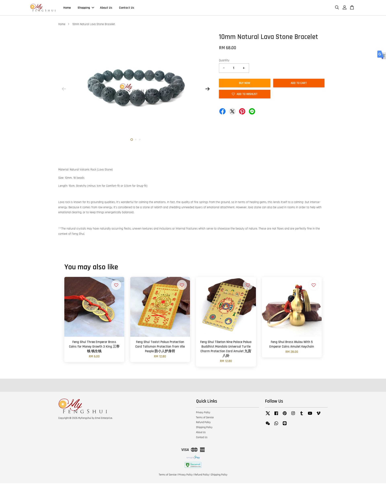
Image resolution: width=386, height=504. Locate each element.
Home (67, 8)
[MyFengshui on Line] (284, 425)
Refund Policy (203, 422)
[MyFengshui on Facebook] (276, 415)
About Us (106, 8)
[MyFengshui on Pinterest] (284, 415)
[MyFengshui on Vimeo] (318, 415)
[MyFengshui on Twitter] (268, 415)
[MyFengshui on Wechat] (268, 425)
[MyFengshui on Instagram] (293, 415)
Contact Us (126, 8)
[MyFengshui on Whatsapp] (276, 425)
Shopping (84, 8)
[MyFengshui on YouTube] (310, 415)
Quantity (224, 60)
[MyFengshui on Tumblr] (301, 415)
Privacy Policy (203, 412)
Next (207, 89)
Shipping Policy (204, 427)
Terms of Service (205, 417)
